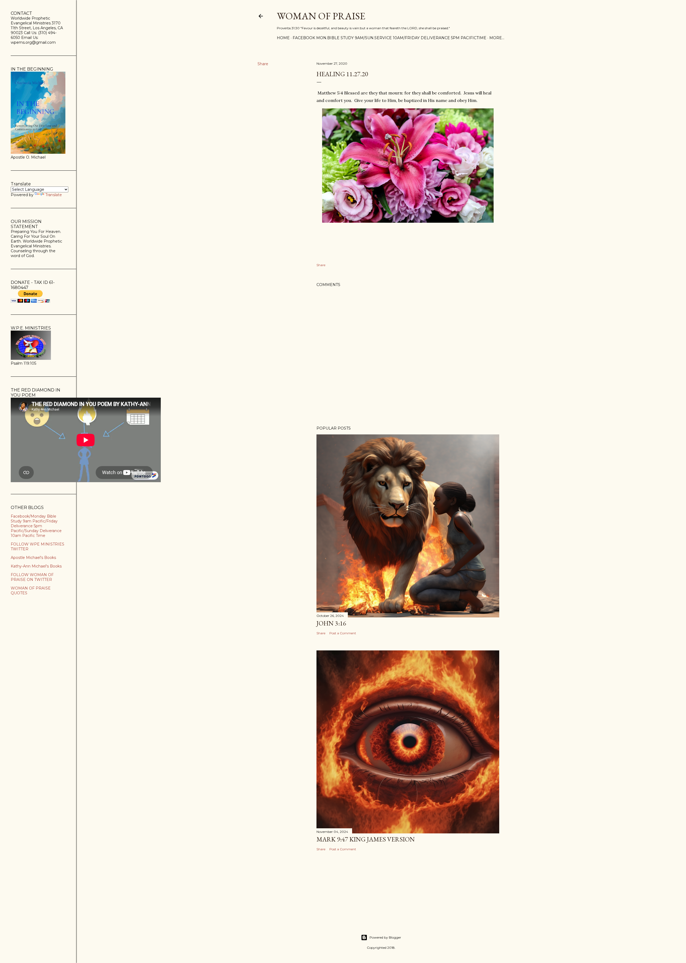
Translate (53, 194)
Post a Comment (342, 633)
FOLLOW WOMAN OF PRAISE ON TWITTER (32, 577)
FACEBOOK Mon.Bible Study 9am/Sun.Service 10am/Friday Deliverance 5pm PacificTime (389, 37)
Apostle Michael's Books (33, 557)
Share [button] (263, 63)
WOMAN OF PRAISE (321, 16)
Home (283, 37)
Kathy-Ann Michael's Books (36, 566)
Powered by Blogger (385, 937)
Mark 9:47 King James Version (365, 839)
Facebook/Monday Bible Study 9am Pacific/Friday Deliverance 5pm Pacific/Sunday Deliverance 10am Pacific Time (36, 526)
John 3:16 (331, 623)
